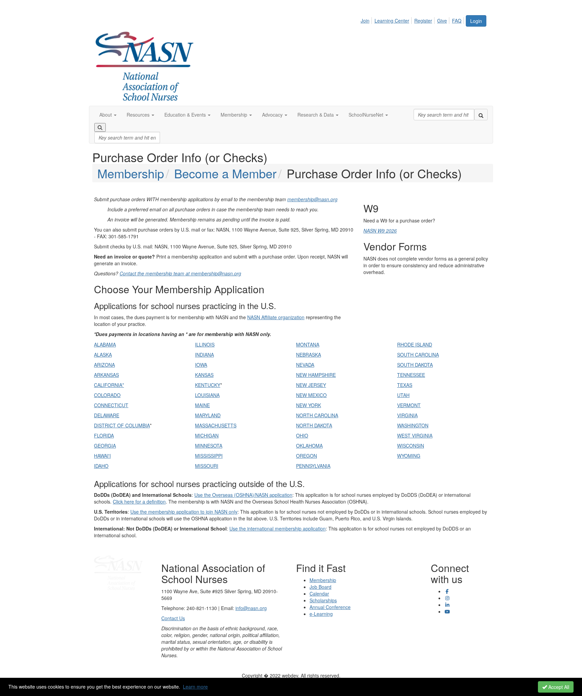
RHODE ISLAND (414, 344)
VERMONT (409, 405)
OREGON (306, 455)
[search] (481, 114)
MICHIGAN (207, 435)
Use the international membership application (277, 528)
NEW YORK (308, 405)
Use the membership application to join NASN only (183, 511)
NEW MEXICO (311, 395)
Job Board (320, 586)
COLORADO (107, 395)
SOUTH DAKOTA (415, 364)
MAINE (202, 405)
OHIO (302, 435)
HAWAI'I (102, 455)
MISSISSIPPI (209, 455)
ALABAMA (105, 344)
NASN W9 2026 (380, 230)
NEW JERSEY (311, 385)
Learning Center (392, 20)
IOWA (201, 364)
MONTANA (307, 344)
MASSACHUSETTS (215, 425)
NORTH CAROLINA (317, 415)
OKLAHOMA (309, 445)
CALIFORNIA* (109, 385)
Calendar (319, 593)
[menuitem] (367, 19)
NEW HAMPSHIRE (316, 374)
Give (442, 20)
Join (365, 20)
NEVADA (305, 364)
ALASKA (103, 354)
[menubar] (413, 19)
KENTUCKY (207, 385)
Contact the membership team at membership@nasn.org (180, 273)
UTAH (403, 395)
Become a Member (225, 173)
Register (423, 20)
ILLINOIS (205, 344)
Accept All (558, 687)
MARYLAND (208, 415)
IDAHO (101, 465)
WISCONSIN (410, 445)
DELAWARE (106, 415)
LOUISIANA (207, 395)
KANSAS (204, 374)
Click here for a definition (139, 501)
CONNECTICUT (111, 405)
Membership (130, 173)
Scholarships (323, 600)
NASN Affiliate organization (275, 317)
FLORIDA (104, 435)
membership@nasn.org (312, 199)
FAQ (456, 20)
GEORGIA (105, 445)
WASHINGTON (412, 425)
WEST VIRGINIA (414, 435)
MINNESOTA (208, 445)
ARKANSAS (106, 374)
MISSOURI (206, 465)
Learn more (195, 686)
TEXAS (404, 385)
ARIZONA (104, 364)
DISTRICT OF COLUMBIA (122, 425)
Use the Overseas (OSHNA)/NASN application (243, 494)
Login (476, 21)
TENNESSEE (411, 374)
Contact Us (173, 618)
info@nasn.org (251, 608)
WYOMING (408, 455)
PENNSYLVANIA (313, 465)
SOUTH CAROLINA (418, 354)
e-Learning (321, 613)
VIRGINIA (407, 415)
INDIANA (204, 354)
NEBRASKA (308, 354)
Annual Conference (330, 607)
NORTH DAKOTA (314, 425)
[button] (108, 114)
